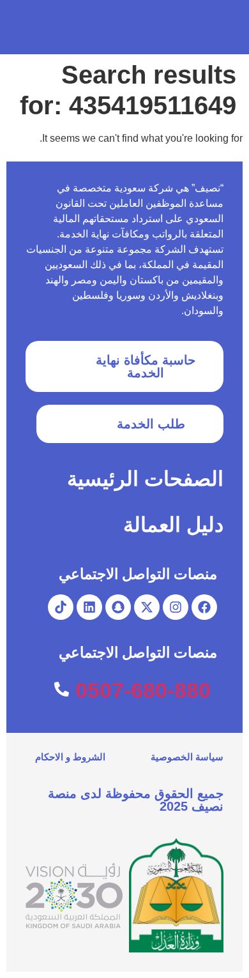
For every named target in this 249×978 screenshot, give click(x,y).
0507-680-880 (143, 690)
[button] (26, 27)
